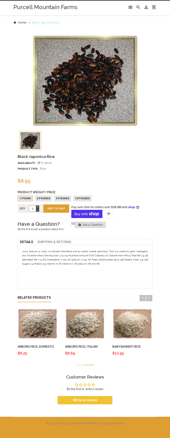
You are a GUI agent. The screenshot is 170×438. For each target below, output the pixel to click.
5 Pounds (62, 198)
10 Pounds (82, 198)
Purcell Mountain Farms (45, 7)
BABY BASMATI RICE (126, 346)
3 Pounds (43, 198)
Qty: (23, 208)
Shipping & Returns (54, 242)
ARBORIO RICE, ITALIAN (81, 346)
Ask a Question (92, 224)
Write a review (85, 400)
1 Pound (25, 198)
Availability (26, 163)
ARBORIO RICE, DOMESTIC (36, 346)
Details (26, 242)
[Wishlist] (108, 214)
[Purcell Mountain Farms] (85, 431)
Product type (28, 168)
